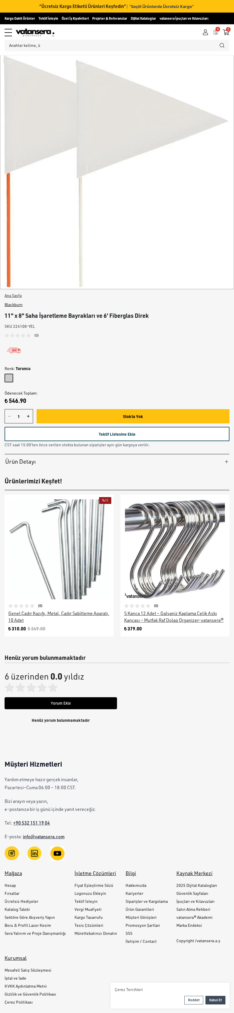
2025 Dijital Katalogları (196, 885)
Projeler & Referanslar (109, 18)
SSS (129, 933)
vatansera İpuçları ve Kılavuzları (184, 18)
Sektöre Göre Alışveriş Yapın (30, 917)
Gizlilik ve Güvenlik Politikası (30, 994)
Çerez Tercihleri (129, 989)
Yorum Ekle (61, 703)
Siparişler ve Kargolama (147, 901)
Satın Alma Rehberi (193, 909)
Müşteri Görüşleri (141, 917)
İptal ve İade (15, 978)
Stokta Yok (133, 416)
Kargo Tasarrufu (88, 917)
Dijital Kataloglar (143, 18)
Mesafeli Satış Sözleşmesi (28, 970)
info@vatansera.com (43, 836)
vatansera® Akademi (194, 917)
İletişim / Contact (141, 941)
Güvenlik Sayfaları (192, 893)
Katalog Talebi (17, 909)
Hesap (10, 885)
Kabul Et (215, 1000)
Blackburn (14, 304)
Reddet (193, 1000)
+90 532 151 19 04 (31, 823)
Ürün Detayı (20, 461)
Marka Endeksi (189, 925)
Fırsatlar (12, 893)
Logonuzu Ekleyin (90, 893)
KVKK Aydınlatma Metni (26, 986)
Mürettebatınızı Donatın (95, 933)
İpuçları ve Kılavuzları (195, 901)
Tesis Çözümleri (88, 925)
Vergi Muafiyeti (88, 909)
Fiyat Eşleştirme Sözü (93, 885)
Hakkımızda (136, 885)
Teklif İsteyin (48, 18)
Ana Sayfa (13, 295)
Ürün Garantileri (140, 909)
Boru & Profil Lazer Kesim (28, 925)
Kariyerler (134, 893)
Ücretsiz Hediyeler (21, 901)
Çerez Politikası (19, 1002)
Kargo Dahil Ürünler (20, 18)
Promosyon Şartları (143, 925)
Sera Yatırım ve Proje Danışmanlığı (35, 933)
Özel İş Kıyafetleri (75, 18)
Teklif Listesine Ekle (117, 434)
